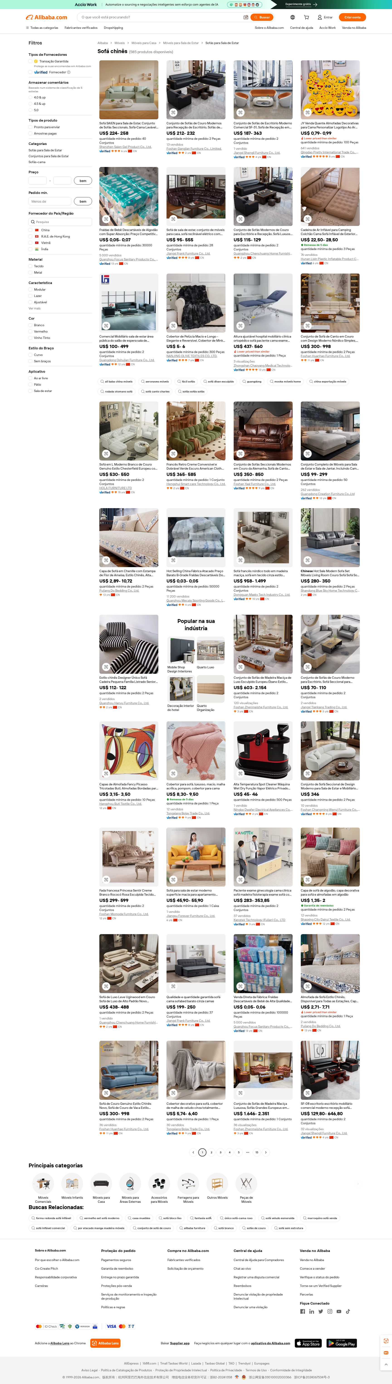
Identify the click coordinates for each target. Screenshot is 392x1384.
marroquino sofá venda (322, 1218)
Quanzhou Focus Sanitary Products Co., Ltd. (128, 259)
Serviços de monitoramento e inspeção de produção (129, 1296)
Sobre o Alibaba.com (50, 1250)
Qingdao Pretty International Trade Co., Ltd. (330, 152)
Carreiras (41, 1286)
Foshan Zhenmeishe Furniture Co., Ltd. (261, 707)
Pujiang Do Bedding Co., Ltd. (119, 590)
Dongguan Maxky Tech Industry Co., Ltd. (262, 594)
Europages (262, 1363)
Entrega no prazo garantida (120, 1277)
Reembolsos (242, 1286)
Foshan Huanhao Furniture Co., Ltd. (325, 356)
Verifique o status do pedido (319, 1277)
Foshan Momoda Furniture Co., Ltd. (124, 914)
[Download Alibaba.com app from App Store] (308, 1343)
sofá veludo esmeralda (280, 1218)
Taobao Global (215, 1363)
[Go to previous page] (193, 1152)
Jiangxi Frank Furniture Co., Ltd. (188, 253)
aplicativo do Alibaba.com (270, 1343)
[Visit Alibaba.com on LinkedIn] (311, 1311)
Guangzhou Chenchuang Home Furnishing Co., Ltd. (263, 253)
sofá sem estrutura (291, 1228)
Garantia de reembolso (117, 1268)
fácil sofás (188, 381)
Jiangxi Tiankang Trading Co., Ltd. (324, 707)
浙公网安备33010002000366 (270, 1377)
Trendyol (244, 1363)
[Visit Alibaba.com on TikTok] (348, 1311)
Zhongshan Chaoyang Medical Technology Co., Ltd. (263, 365)
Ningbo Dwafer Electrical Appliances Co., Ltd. (263, 809)
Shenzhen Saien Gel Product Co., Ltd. (125, 147)
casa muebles (141, 1218)
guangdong (254, 381)
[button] (246, 17)
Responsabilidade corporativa (56, 1277)
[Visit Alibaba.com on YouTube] (339, 1311)
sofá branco (226, 1228)
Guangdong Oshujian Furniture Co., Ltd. (126, 360)
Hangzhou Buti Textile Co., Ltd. (120, 804)
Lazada (196, 1363)
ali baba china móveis (118, 381)
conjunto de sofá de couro (154, 1228)
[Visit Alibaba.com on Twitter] (320, 1311)
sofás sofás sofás (193, 391)
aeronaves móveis (157, 381)
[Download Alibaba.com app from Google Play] (341, 1343)
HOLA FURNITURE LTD (115, 488)
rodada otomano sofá (118, 391)
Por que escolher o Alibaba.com (57, 1260)
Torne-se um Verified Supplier (321, 1286)
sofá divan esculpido (221, 381)
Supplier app (180, 1343)
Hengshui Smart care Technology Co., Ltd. (196, 484)
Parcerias (306, 1294)
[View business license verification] (237, 1377)
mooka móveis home (287, 381)
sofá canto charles (157, 391)
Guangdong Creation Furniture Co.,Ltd (328, 494)
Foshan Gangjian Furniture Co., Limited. (194, 148)
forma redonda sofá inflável (53, 1218)
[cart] (307, 18)
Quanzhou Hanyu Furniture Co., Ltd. (124, 703)
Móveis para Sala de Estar (181, 43)
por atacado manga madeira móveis (101, 1228)
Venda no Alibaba (312, 1260)
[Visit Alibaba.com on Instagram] (330, 1311)
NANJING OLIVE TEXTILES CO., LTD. (192, 356)
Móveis (120, 43)
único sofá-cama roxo (238, 1218)
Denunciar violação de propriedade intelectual (258, 1296)
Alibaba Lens (59, 1343)
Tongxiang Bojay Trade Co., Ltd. (188, 813)
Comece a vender (312, 1268)
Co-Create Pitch (46, 1268)
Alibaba (103, 43)
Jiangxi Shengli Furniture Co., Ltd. (257, 152)
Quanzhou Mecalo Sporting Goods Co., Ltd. (196, 600)
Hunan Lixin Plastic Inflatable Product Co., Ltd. (330, 259)
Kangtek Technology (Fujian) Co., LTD (259, 920)
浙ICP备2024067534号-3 (312, 1377)
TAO (231, 1363)
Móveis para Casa (144, 43)
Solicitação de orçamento (185, 1268)
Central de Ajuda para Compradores (259, 1260)
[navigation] (60, 598)
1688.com (149, 1363)
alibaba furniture (194, 1228)
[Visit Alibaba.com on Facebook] (302, 1311)
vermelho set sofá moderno (101, 1218)
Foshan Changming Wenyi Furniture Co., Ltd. (330, 809)
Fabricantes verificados (183, 1260)
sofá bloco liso (172, 1218)
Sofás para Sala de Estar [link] (222, 43)
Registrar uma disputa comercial (256, 1277)
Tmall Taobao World (173, 1363)
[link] (386, 1341)
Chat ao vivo (242, 1268)
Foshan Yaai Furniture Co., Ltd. (255, 484)
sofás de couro (256, 1228)
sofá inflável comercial (50, 1228)
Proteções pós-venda (116, 1286)
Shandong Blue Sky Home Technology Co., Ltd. (330, 590)
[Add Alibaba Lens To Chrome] (105, 1343)
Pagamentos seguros (116, 1260)
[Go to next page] (266, 1152)
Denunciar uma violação (250, 1307)
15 (256, 1152)
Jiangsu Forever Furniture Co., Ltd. (191, 916)
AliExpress (131, 1363)
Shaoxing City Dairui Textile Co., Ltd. (325, 919)
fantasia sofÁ (203, 1218)
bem (83, 181)
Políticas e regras (113, 1307)
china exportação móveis (330, 381)
